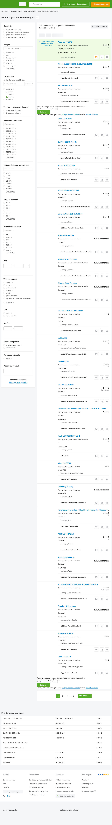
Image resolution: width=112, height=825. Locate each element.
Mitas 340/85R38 (64, 657)
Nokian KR (62, 338)
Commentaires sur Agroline (38, 791)
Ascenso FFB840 (65, 42)
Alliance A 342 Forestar (67, 259)
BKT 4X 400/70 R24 (66, 385)
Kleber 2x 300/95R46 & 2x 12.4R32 (75, 64)
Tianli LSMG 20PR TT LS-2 (69, 436)
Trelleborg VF (63, 361)
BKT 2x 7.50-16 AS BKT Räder (70, 311)
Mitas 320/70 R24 (65, 119)
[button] (102, 57)
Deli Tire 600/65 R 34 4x (67, 142)
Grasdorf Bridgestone (67, 606)
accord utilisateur (92, 115)
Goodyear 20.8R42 (65, 633)
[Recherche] (31, 4)
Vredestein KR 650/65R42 (68, 190)
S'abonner (43, 112)
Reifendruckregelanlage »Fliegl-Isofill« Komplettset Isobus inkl (83, 510)
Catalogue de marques (37, 795)
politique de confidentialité (71, 115)
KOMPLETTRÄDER (66, 534)
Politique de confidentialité (38, 784)
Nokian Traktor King (66, 235)
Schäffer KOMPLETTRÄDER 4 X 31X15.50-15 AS (78, 584)
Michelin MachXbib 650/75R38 (70, 214)
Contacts (6, 787)
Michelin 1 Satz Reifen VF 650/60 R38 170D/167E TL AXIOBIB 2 (83, 409)
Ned (8, 796)
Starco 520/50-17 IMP (66, 165)
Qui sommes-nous (9, 780)
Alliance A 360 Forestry (67, 283)
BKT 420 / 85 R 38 (65, 85)
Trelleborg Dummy (65, 487)
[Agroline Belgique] (9, 4)
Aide (4, 784)
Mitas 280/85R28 (64, 463)
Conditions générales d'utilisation (40, 780)
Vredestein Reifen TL (66, 557)
